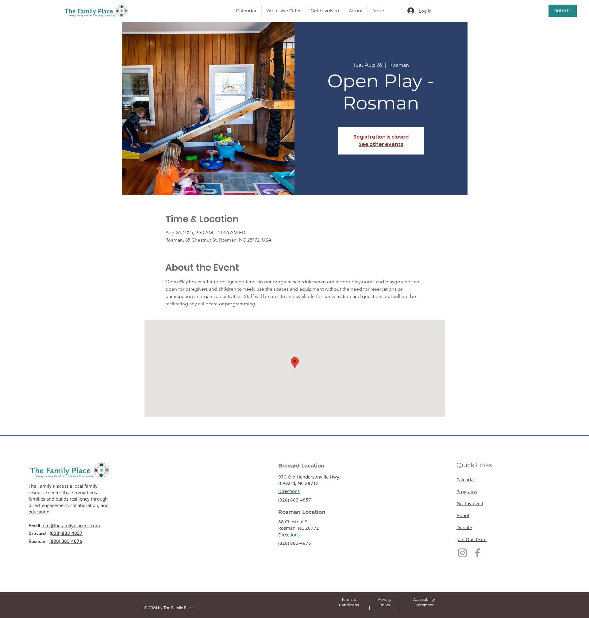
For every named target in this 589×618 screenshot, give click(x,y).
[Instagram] (462, 553)
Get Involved (469, 503)
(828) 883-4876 (65, 541)
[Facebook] (477, 553)
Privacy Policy (384, 602)
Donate (464, 527)
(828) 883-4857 (66, 533)
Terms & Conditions (349, 602)
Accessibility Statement (424, 602)
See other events (381, 144)
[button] (284, 11)
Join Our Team (471, 539)
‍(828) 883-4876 (294, 543)
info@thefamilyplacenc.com (70, 525)
